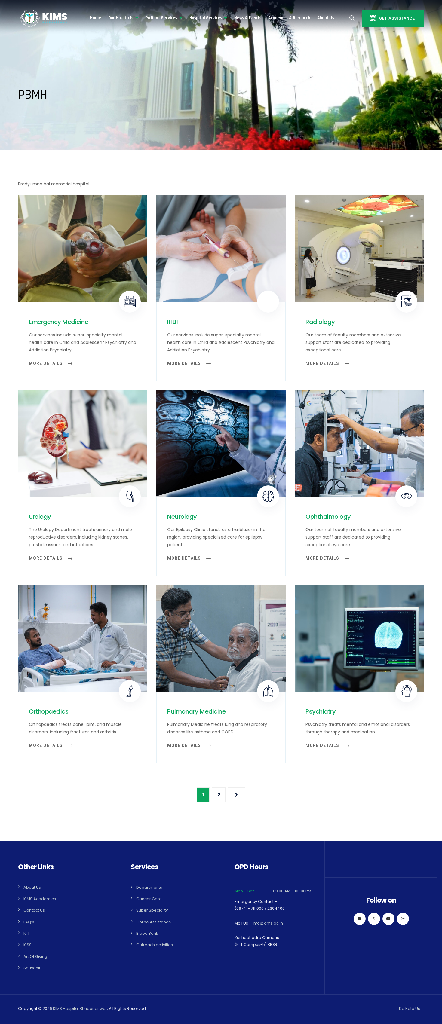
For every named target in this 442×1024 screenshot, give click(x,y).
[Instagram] (403, 919)
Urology (40, 516)
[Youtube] (388, 919)
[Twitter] (374, 919)
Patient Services (161, 18)
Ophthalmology (328, 516)
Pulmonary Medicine (196, 711)
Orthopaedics (48, 711)
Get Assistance (397, 18)
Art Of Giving (35, 956)
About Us (325, 18)
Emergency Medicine (58, 322)
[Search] (352, 18)
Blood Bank (147, 933)
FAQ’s (28, 922)
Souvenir (32, 968)
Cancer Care (149, 899)
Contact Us (34, 910)
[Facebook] (360, 919)
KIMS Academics (39, 899)
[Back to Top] (429, 1014)
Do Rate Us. (410, 1008)
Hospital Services (205, 18)
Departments (149, 887)
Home (95, 18)
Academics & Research (289, 18)
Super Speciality (152, 910)
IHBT (173, 322)
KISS (27, 945)
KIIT (26, 933)
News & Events (247, 18)
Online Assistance (153, 922)
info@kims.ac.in (268, 923)
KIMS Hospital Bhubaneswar (80, 1008)
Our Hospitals (120, 18)
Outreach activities (154, 945)
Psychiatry (320, 711)
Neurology (182, 516)
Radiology (320, 322)
